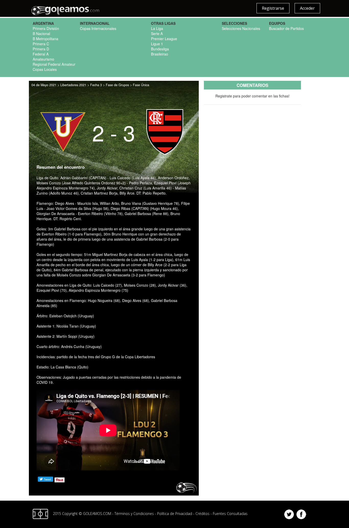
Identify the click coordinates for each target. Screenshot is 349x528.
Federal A (41, 54)
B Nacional (41, 33)
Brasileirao (159, 54)
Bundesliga (160, 48)
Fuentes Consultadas (230, 513)
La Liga (157, 28)
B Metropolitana (45, 38)
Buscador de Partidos (286, 28)
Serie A (157, 33)
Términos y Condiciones (134, 513)
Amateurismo (43, 59)
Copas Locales (45, 69)
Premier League (164, 38)
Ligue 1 (157, 43)
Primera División (46, 28)
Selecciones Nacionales (241, 28)
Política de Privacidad (174, 513)
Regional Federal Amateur (54, 64)
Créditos (202, 513)
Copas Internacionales (98, 28)
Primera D (41, 48)
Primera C (41, 43)
